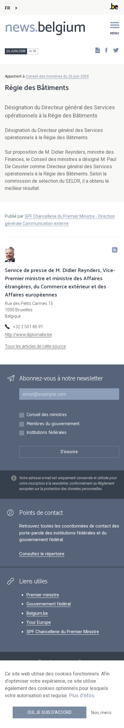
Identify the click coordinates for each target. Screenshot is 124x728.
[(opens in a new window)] (104, 50)
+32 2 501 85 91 (28, 326)
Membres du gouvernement (52, 424)
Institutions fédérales (46, 432)
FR (7, 8)
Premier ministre (42, 595)
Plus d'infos (81, 695)
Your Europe (38, 622)
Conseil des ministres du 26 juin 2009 (57, 76)
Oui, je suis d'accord (49, 712)
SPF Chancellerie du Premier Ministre (62, 631)
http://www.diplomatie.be (28, 334)
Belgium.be (37, 613)
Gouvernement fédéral (48, 604)
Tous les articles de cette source (35, 346)
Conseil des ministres (46, 415)
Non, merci (101, 712)
